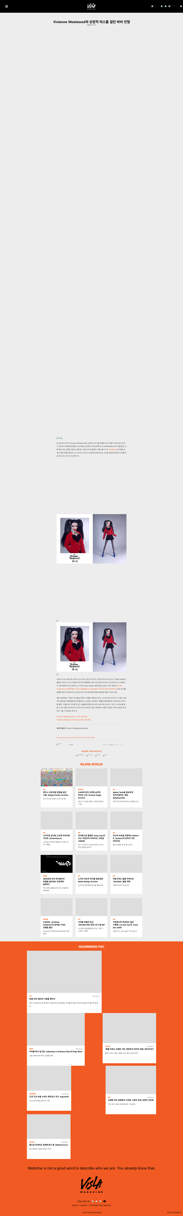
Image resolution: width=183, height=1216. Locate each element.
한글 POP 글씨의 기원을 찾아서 (42, 998)
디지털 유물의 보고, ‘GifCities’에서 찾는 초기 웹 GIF (91, 923)
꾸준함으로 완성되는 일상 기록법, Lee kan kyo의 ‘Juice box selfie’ (125, 925)
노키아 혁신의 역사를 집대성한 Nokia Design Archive (90, 880)
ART (44, 833)
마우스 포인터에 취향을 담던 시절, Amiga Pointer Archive (55, 793)
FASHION (89, 25)
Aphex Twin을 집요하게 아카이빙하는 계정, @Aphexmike (123, 795)
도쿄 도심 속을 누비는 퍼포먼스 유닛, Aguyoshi (49, 1096)
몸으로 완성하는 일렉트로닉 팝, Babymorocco (48, 1144)
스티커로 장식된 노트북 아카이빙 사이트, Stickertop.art (56, 837)
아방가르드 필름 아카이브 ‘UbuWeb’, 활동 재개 (123, 880)
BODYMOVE (32, 1094)
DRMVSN (177, 1212)
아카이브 (87, 737)
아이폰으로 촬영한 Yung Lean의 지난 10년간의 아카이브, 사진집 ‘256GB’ (91, 838)
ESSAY (31, 1049)
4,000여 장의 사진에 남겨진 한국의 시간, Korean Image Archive (89, 795)
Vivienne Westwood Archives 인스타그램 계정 (74, 719)
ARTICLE (107, 1046)
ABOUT (75, 1205)
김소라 (71, 745)
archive (59, 737)
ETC (44, 789)
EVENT (45, 876)
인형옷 (93, 737)
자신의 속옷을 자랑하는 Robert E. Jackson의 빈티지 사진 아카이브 (126, 838)
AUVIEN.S (113, 449)
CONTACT (84, 1205)
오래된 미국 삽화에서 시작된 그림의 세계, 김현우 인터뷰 (131, 1100)
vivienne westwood (68, 737)
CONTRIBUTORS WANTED (100, 1205)
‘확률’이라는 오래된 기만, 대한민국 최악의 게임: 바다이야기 (129, 1049)
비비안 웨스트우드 (79, 737)
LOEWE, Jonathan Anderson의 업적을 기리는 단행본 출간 (54, 925)
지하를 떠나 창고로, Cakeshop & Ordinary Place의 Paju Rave (55, 1051)
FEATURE (80, 789)
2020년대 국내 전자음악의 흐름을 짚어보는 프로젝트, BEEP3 (54, 881)
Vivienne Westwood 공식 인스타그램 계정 (72, 716)
